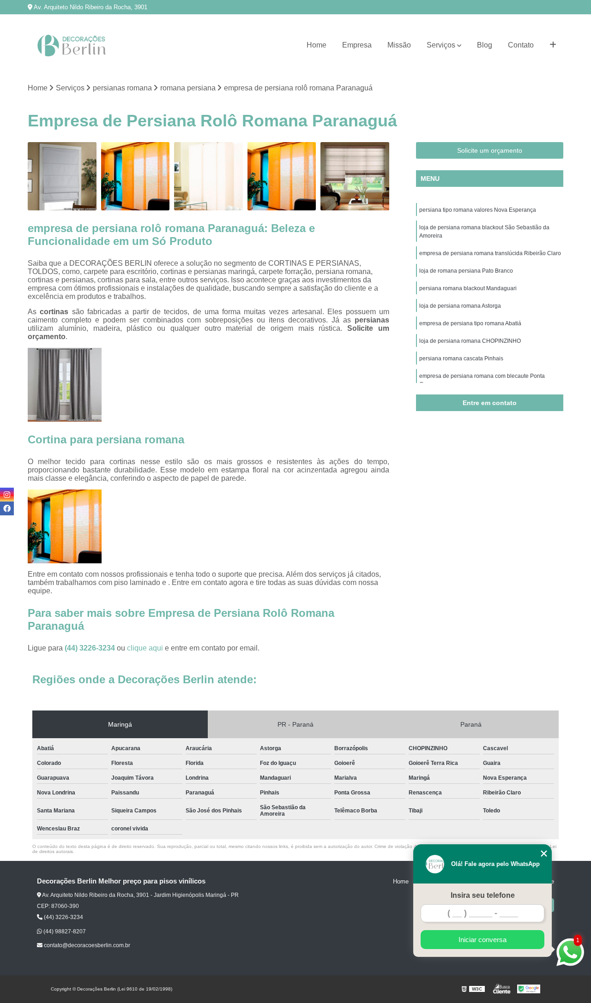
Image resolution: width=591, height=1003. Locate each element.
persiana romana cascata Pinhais (461, 358)
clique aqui (145, 648)
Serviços (441, 45)
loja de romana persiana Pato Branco (466, 271)
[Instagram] (7, 495)
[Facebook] (7, 508)
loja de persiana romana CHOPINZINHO (470, 341)
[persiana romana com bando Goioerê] (208, 176)
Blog (484, 45)
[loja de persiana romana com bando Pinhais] (354, 176)
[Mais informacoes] (553, 45)
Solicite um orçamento (489, 150)
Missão (399, 45)
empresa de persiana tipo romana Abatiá (470, 323)
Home (316, 45)
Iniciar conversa (482, 939)
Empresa (357, 45)
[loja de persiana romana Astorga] (135, 176)
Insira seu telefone (483, 895)
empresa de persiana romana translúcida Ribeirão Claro (490, 253)
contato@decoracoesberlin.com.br (86, 945)
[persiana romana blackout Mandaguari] (62, 176)
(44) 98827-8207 (64, 931)
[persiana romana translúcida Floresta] (281, 176)
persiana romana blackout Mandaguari (468, 288)
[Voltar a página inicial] (74, 45)
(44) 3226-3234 (91, 648)
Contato (521, 45)
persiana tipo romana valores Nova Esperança (477, 210)
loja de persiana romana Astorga (460, 306)
